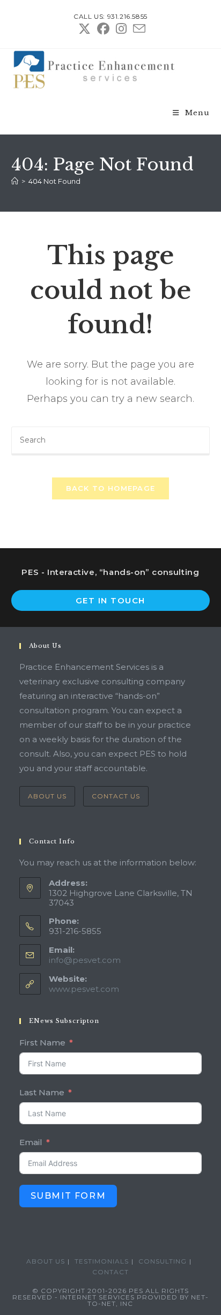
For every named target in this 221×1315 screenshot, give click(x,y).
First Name (42, 1042)
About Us (47, 796)
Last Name (41, 1092)
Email (30, 1142)
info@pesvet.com (85, 960)
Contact (110, 1272)
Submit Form (68, 1196)
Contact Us (116, 796)
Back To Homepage (111, 488)
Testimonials (102, 1261)
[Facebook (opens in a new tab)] (103, 29)
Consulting (162, 1261)
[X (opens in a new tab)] (84, 29)
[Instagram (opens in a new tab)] (121, 29)
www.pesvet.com (84, 989)
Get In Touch (110, 600)
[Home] (14, 181)
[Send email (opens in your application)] (137, 29)
